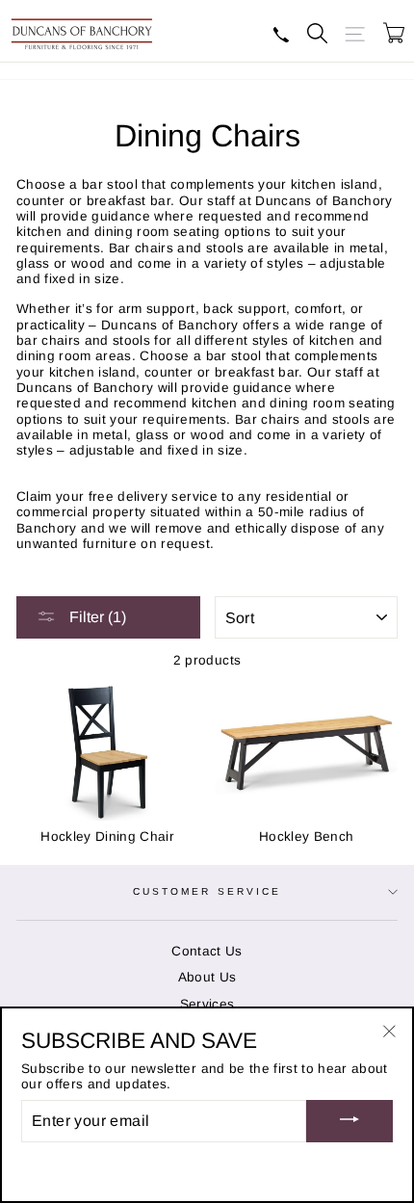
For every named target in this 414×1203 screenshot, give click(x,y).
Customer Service (207, 891)
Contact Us (206, 951)
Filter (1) (95, 617)
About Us (207, 977)
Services (207, 1004)
